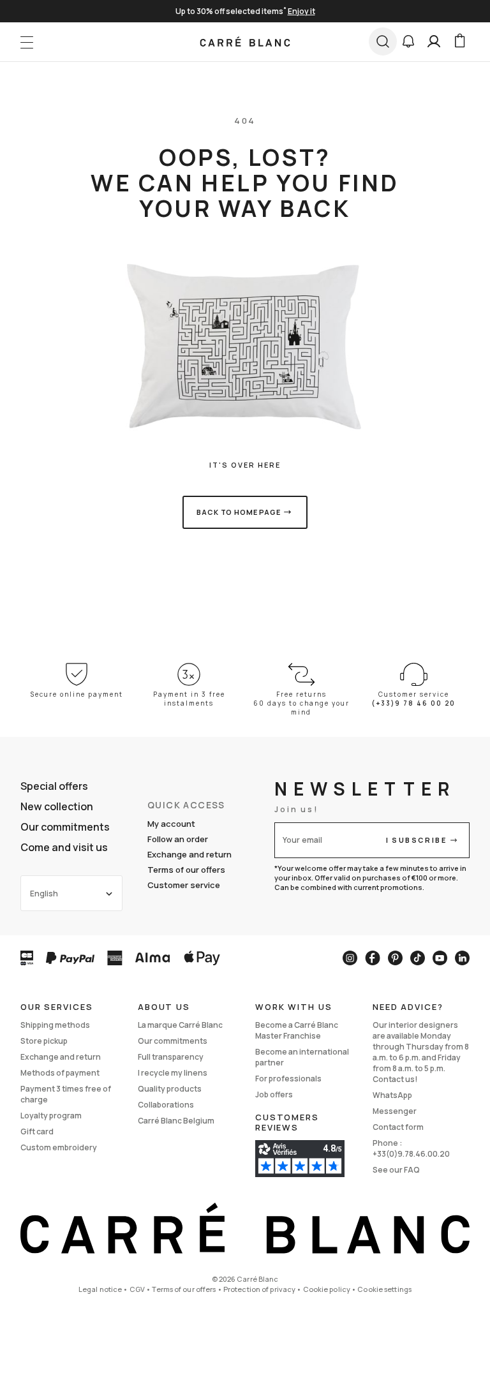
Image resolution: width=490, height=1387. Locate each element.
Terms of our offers (186, 869)
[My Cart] (459, 41)
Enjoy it (301, 11)
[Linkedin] (462, 958)
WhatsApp (392, 1095)
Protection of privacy (259, 1289)
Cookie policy (326, 1289)
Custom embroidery (58, 1147)
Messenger (395, 1111)
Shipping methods (55, 1025)
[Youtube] (440, 958)
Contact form (398, 1127)
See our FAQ (396, 1169)
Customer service (183, 885)
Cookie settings (384, 1289)
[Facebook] (372, 958)
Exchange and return (189, 854)
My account (171, 823)
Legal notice (100, 1289)
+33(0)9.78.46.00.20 (411, 1153)
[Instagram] (350, 958)
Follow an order (177, 839)
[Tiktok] (417, 958)
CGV (137, 1289)
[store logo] (245, 41)
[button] (408, 41)
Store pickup (44, 1040)
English (44, 893)
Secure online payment (77, 694)
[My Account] (434, 41)
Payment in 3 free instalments (189, 699)
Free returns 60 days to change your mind (301, 703)
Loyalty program (51, 1115)
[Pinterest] (395, 958)
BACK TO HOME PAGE (238, 512)
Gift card (37, 1131)
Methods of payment (60, 1072)
